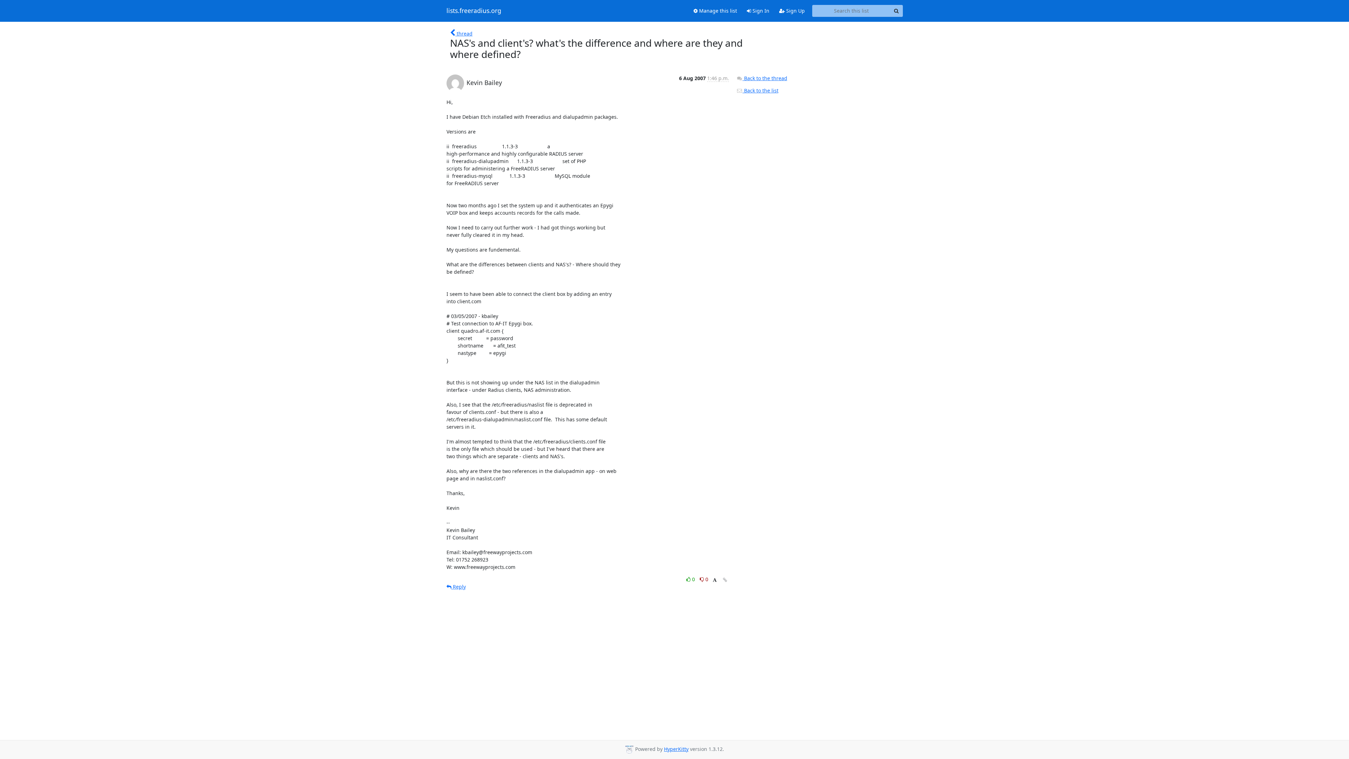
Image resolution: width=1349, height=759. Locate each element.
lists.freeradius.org (474, 11)
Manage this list (717, 10)
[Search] (896, 11)
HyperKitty (676, 749)
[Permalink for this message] (725, 580)
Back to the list (760, 90)
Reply (458, 586)
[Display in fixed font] (714, 580)
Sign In (760, 10)
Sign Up (795, 10)
